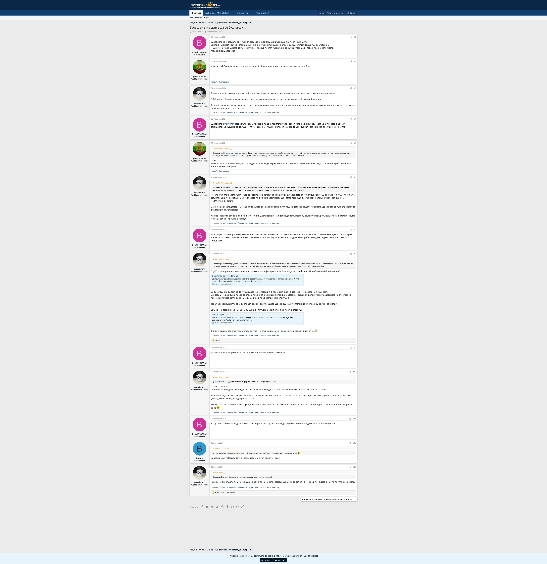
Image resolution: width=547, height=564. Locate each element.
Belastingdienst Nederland (225, 275)
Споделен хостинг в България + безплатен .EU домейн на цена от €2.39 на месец (245, 112)
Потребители (242, 12)
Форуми (196, 12)
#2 (355, 61)
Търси (206, 17)
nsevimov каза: (219, 448)
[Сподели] (351, 37)
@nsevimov (228, 123)
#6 (355, 177)
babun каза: (218, 472)
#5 (355, 143)
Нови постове (195, 17)
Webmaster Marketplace (217, 12)
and (225, 492)
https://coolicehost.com (220, 82)
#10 (354, 372)
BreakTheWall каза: (221, 148)
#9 (355, 347)
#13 (354, 467)
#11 (354, 418)
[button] (231, 13)
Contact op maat (220, 314)
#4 (355, 119)
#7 (355, 229)
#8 (355, 254)
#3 (355, 88)
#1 (355, 37)
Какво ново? (262, 12)
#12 (354, 443)
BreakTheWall (197, 31)
